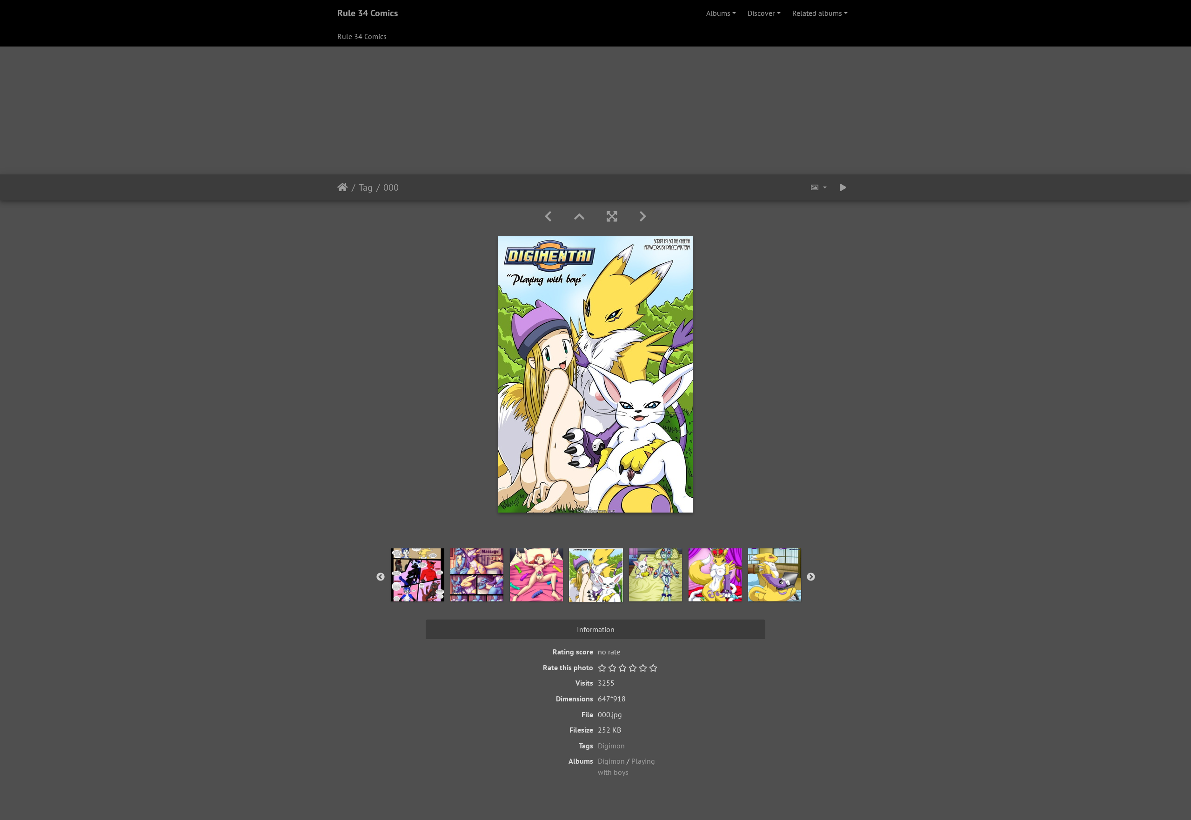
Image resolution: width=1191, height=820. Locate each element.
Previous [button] (380, 577)
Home (342, 187)
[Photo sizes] (818, 187)
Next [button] (811, 577)
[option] (417, 575)
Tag (366, 187)
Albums (718, 13)
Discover (761, 13)
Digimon (611, 745)
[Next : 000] (643, 216)
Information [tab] (596, 629)
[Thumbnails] (579, 216)
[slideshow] (843, 187)
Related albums (817, 13)
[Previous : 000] (548, 216)
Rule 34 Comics (367, 13)
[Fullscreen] (612, 216)
